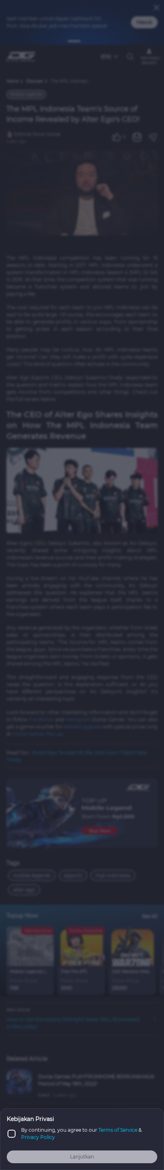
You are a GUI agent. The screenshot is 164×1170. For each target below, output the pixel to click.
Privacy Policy (38, 1137)
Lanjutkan (82, 1157)
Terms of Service (117, 1130)
